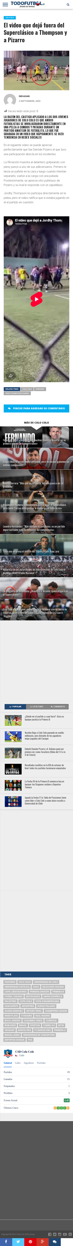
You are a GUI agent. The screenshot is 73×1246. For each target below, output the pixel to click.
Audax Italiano (46, 1006)
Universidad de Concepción (39, 1035)
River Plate (11, 1016)
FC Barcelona (42, 1030)
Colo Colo (27, 389)
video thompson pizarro (17, 393)
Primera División (39, 991)
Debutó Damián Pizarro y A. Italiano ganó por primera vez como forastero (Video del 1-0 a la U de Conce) (45, 752)
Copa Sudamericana (47, 1001)
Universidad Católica (17, 987)
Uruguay (10, 1030)
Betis (61, 1025)
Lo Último (38, 706)
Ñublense (10, 1025)
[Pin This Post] (30, 1242)
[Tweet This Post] (18, 1242)
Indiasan (24, 96)
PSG (30, 1040)
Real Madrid (42, 1016)
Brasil (23, 1025)
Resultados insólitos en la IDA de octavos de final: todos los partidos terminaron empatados (45, 767)
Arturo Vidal (34, 1011)
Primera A (60, 1030)
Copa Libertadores (16, 991)
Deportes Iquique (14, 1040)
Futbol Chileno (14, 996)
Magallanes (12, 1035)
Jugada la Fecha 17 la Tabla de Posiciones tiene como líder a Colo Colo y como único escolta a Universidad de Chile (45, 800)
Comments (59, 706)
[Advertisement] (36, 660)
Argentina (28, 1006)
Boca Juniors (12, 1020)
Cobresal (51, 1020)
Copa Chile (26, 1001)
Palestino (10, 1001)
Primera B (58, 991)
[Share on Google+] (42, 1242)
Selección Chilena (53, 987)
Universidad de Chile (46, 982)
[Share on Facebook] (6, 1242)
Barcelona (24, 1030)
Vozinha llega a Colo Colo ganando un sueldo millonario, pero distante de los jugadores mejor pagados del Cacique (44, 735)
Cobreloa (49, 1025)
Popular (16, 706)
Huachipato (11, 1006)
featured (40, 389)
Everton (35, 1025)
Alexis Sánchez (14, 1011)
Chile (36, 987)
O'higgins (26, 1016)
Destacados (33, 996)
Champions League (56, 1011)
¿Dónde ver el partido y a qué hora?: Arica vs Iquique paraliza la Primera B (44, 718)
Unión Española (52, 996)
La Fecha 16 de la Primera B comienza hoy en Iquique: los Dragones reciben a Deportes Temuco (44, 784)
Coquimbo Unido (33, 1020)
